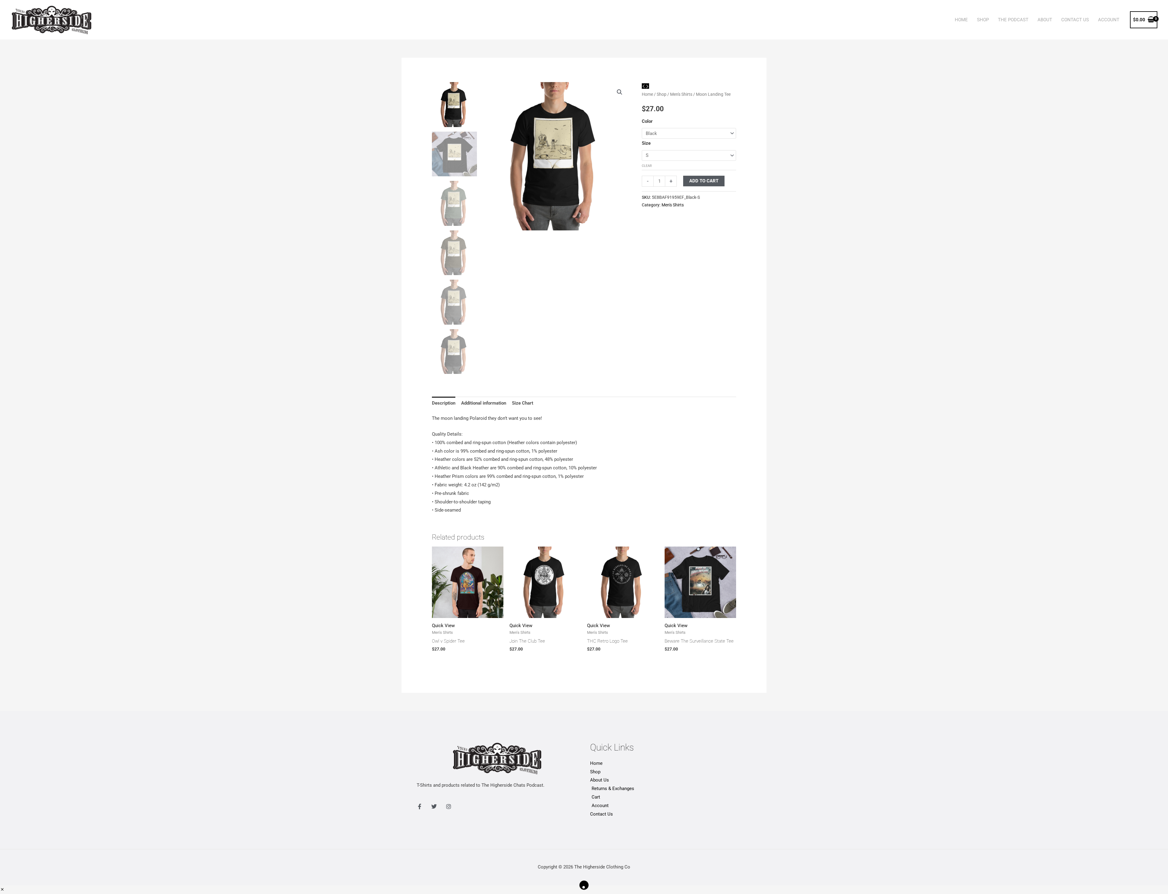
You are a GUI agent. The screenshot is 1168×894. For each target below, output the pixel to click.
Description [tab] (443, 403)
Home (961, 19)
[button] (619, 92)
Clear (647, 166)
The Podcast (1013, 19)
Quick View (443, 625)
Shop (983, 19)
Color (647, 121)
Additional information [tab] (483, 403)
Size (646, 143)
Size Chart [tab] (522, 403)
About (1045, 19)
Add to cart (703, 181)
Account (1108, 19)
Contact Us (1075, 19)
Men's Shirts (681, 94)
